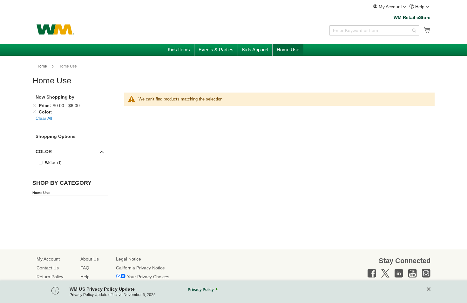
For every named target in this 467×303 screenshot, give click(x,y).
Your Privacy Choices (148, 276)
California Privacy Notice (140, 267)
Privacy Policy (201, 289)
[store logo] (55, 29)
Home (42, 66)
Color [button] (44, 151)
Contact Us (48, 267)
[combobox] (374, 30)
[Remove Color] (34, 112)
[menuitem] (389, 6)
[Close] (428, 289)
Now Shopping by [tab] (55, 97)
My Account (48, 258)
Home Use (41, 193)
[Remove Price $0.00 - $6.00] (34, 105)
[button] (389, 6)
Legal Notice (128, 258)
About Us (89, 258)
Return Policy (50, 276)
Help (85, 276)
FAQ (84, 267)
